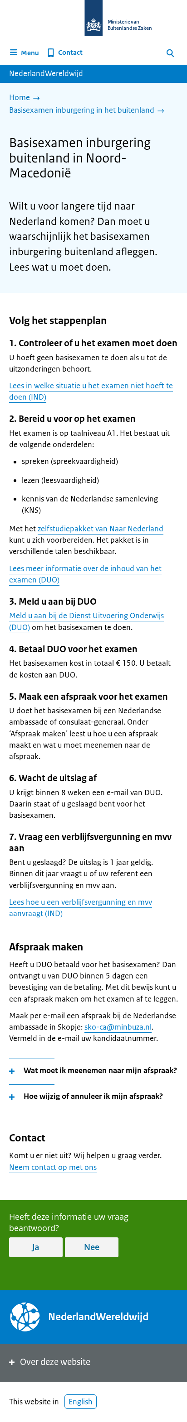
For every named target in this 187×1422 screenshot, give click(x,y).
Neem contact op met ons (53, 1167)
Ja (35, 1246)
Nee (91, 1246)
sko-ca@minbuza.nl (118, 1027)
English (81, 1402)
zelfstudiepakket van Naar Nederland (100, 529)
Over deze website (55, 1362)
